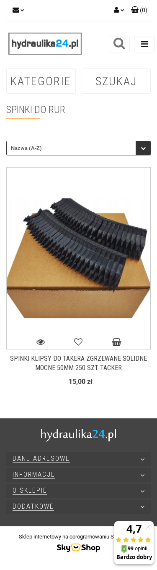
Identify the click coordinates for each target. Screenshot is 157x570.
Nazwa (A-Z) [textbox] (26, 148)
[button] (139, 10)
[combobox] (78, 148)
